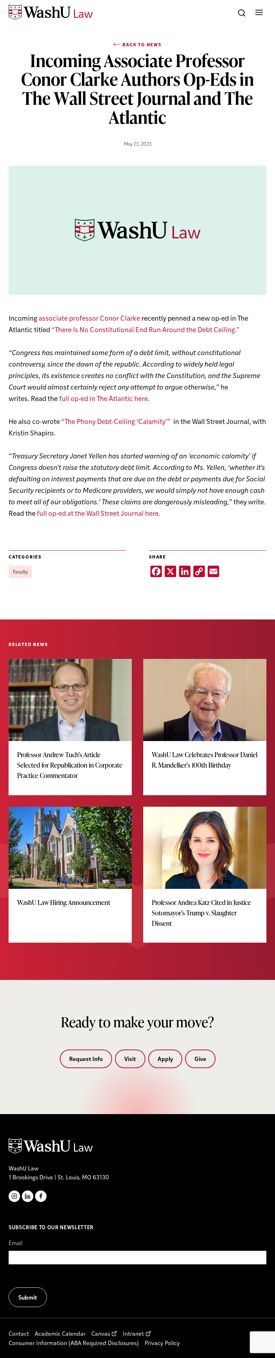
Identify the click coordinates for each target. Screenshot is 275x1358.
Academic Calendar (60, 1333)
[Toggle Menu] (259, 12)
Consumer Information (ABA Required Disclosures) (74, 1343)
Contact (19, 1333)
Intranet (133, 1333)
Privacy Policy (162, 1343)
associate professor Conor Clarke (89, 317)
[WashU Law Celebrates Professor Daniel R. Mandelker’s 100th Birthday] (204, 722)
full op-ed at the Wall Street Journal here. (98, 513)
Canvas (100, 1333)
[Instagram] (14, 1196)
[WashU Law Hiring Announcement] (70, 864)
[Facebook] (41, 1196)
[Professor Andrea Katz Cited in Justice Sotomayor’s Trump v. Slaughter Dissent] (204, 875)
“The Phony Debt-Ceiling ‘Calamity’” (116, 421)
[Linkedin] (27, 1196)
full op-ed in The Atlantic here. (104, 398)
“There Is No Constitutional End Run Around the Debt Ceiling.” (146, 329)
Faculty (20, 572)
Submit (27, 1297)
